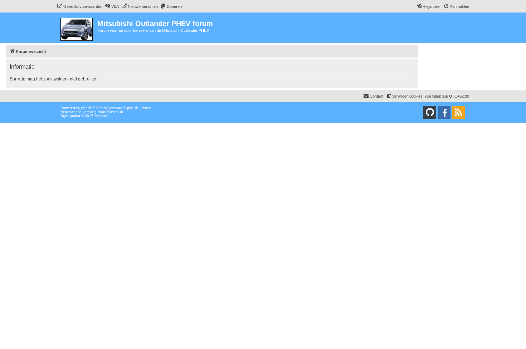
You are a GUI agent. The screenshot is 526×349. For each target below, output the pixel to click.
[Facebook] (444, 112)
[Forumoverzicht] (77, 27)
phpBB (87, 108)
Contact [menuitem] (376, 96)
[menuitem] (79, 6)
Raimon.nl (114, 112)
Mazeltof (101, 116)
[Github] (429, 112)
